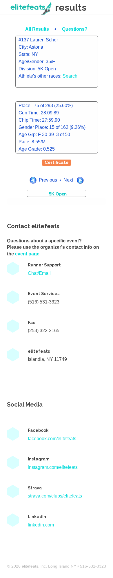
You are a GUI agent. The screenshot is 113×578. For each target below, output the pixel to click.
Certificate (57, 162)
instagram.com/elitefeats (53, 467)
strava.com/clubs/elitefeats (55, 495)
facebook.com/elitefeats (52, 438)
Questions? (75, 29)
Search (70, 76)
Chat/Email (39, 273)
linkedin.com (41, 524)
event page (27, 253)
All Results (37, 29)
